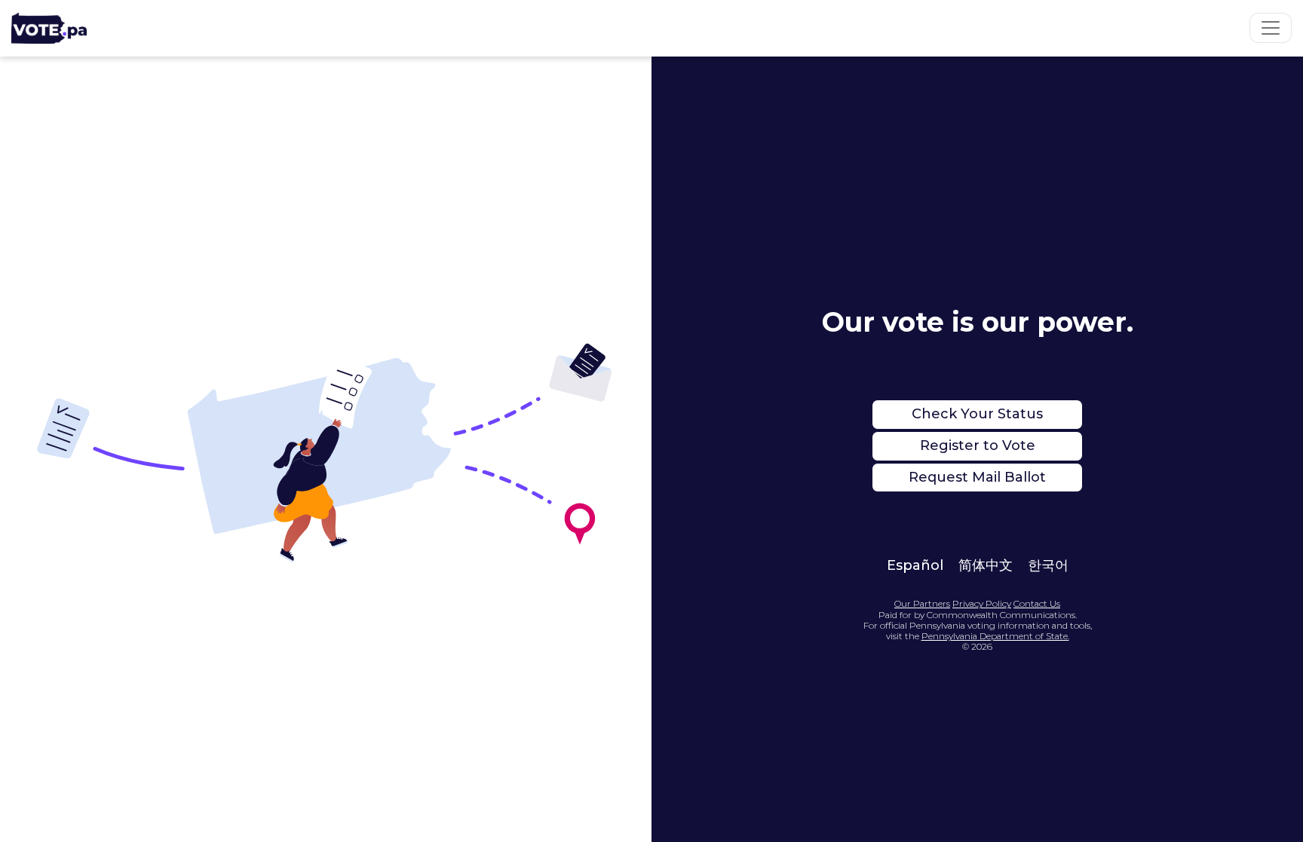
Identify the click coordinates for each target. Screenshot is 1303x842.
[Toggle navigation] (1270, 28)
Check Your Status (977, 414)
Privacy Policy (981, 604)
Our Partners (922, 604)
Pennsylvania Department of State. (995, 636)
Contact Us (1036, 604)
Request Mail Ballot (977, 477)
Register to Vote (977, 445)
